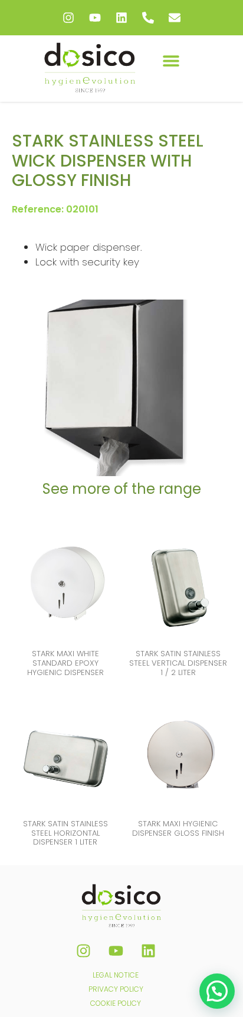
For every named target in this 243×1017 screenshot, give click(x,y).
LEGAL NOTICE (116, 975)
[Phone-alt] (148, 17)
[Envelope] (174, 17)
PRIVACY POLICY (115, 989)
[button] (170, 60)
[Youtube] (95, 17)
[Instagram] (68, 17)
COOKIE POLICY (115, 1003)
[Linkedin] (121, 17)
